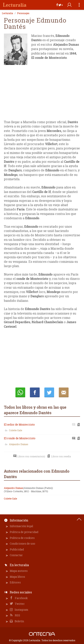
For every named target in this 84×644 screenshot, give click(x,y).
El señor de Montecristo (19, 424)
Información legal (21, 526)
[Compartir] (59, 5)
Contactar (16, 555)
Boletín (19, 621)
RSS (17, 615)
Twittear (49, 392)
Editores (15, 582)
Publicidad (17, 549)
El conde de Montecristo (19, 438)
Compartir (35, 392)
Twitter (19, 604)
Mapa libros (17, 577)
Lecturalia (7, 13)
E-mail (64, 392)
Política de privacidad (24, 532)
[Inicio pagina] (79, 519)
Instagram (21, 609)
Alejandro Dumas (18, 444)
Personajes (23, 13)
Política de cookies (22, 538)
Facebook (21, 598)
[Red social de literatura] (14, 5)
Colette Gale (15, 430)
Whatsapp (20, 392)
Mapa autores (19, 571)
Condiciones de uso (22, 543)
